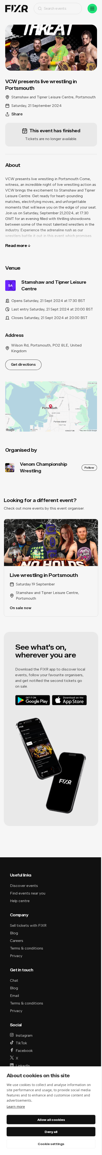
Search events (55, 8)
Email (14, 995)
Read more (16, 245)
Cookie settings (51, 1144)
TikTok (21, 1043)
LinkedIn (23, 1066)
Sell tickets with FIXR (28, 925)
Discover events (24, 885)
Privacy (16, 956)
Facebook (24, 1050)
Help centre (20, 901)
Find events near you (27, 893)
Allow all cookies (51, 1120)
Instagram (24, 1035)
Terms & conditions (26, 948)
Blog (14, 933)
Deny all (51, 1132)
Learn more (16, 1106)
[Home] (16, 8)
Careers (16, 940)
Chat (14, 980)
